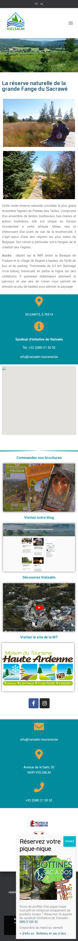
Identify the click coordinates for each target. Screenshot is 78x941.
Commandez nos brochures (39, 458)
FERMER (69, 841)
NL (41, 4)
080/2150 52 (29, 922)
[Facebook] (34, 703)
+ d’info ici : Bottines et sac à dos (43, 933)
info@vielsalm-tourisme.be (39, 739)
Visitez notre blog (39, 517)
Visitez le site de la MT (39, 637)
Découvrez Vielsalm (39, 577)
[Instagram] (45, 703)
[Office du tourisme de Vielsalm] (17, 23)
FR (36, 4)
